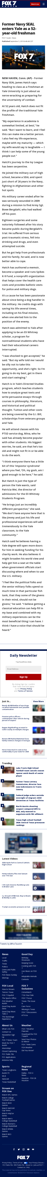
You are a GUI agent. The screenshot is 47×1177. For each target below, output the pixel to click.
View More (38, 701)
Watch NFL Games (9, 1095)
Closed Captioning (9, 1051)
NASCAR (5, 1079)
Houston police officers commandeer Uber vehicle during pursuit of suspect (15, 718)
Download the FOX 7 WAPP (29, 1035)
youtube (28, 1149)
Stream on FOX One (8, 1090)
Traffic (4, 961)
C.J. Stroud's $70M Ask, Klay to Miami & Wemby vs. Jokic (16, 897)
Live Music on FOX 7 (29, 972)
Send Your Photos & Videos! (29, 1040)
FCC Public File (8, 1054)
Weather (26, 1025)
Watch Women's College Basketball (9, 1125)
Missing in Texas (28, 1009)
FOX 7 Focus (27, 998)
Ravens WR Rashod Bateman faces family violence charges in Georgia (16, 740)
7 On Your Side (28, 995)
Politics (5, 966)
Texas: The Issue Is (28, 1002)
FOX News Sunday (9, 975)
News (14, 38)
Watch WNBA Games (7, 1130)
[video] (38, 865)
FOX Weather (27, 1047)
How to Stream (8, 989)
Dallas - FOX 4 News (27, 1074)
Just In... (6, 701)
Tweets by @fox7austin (11, 943)
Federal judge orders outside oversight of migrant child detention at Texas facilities (30, 798)
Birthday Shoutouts (26, 959)
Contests (25, 979)
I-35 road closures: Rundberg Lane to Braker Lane (15, 886)
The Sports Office (9, 998)
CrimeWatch (26, 992)
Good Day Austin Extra (9, 1007)
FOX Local (7, 985)
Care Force (26, 1006)
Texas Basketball (9, 1082)
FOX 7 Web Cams (29, 1044)
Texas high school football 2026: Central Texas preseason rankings (30, 822)
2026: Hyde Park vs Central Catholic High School (16, 863)
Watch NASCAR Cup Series (8, 1109)
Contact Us (6, 1032)
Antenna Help (7, 1060)
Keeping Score (27, 963)
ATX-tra (25, 1015)
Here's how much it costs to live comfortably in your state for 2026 (15, 751)
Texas (4, 963)
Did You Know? (28, 1050)
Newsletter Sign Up (8, 1036)
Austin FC (6, 1073)
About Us (7, 1025)
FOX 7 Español (8, 995)
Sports (5, 1066)
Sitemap (5, 978)
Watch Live (35, 4)
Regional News (26, 1068)
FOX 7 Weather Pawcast (28, 1030)
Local (4, 958)
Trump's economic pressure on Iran (16, 907)
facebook (14, 1149)
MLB (4, 1076)
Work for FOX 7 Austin (8, 1044)
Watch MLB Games (7, 1104)
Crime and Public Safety (9, 970)
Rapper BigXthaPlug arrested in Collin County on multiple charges (15, 728)
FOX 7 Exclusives (27, 987)
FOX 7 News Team (9, 1040)
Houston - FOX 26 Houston (29, 1079)
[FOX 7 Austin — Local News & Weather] (9, 4)
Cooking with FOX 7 (29, 967)
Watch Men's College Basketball (9, 1119)
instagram (24, 1149)
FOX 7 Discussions (29, 1012)
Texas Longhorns (9, 1070)
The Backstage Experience (8, 1018)
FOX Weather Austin (7, 1002)
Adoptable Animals (29, 976)
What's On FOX (8, 1029)
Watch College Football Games (8, 1099)
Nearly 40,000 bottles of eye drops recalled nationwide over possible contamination (15, 707)
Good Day (27, 954)
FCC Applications (9, 1057)
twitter (19, 1149)
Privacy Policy (26, 689)
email (33, 1149)
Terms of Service (25, 691)
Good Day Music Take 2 (9, 1012)
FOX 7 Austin (6, 38)
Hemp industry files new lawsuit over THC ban (14, 875)
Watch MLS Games (6, 1135)
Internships (6, 1048)
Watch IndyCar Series (8, 1114)
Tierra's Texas (7, 992)
